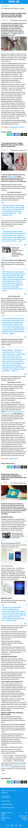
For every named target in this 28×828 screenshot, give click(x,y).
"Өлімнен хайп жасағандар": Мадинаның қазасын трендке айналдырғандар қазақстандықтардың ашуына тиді (18, 252)
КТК (23, 33)
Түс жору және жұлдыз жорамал (6, 813)
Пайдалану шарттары (7, 807)
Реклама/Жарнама (7, 804)
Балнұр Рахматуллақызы (8, 463)
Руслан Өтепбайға (12, 176)
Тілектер (3, 816)
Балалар (25, 819)
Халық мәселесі (13, 127)
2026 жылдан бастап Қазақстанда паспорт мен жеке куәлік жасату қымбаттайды (18, 535)
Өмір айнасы (4, 127)
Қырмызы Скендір (6, 132)
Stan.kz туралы (5, 801)
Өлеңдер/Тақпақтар (5, 817)
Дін (26, 812)
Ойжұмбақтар (24, 817)
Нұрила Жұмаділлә (6, 778)
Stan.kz (10, 33)
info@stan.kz (4, 792)
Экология (21, 127)
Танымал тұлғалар (22, 816)
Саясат (3, 773)
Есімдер (3, 819)
